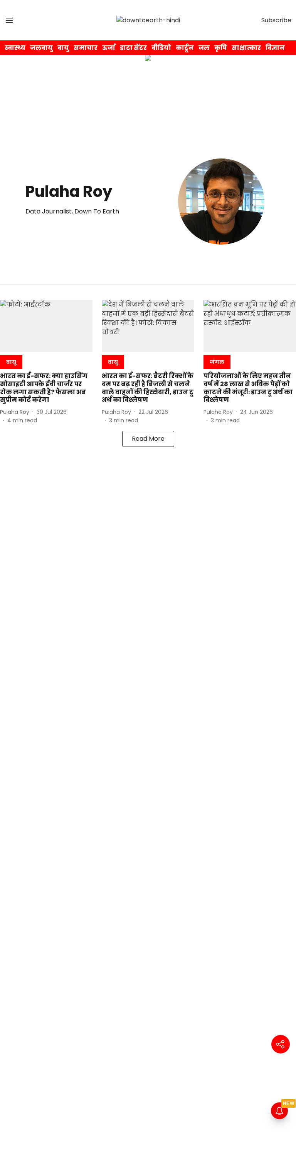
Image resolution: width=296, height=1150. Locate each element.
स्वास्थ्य (15, 47)
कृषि (220, 47)
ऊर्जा (108, 47)
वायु (63, 47)
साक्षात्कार (246, 47)
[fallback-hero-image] (46, 326)
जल (204, 47)
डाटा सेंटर (133, 47)
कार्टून (185, 47)
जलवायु (41, 47)
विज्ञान (275, 47)
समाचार (86, 47)
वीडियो (161, 47)
